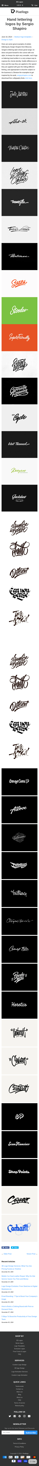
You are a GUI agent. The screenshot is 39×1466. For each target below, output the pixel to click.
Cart (35, 5)
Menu (6, 5)
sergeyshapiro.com (24, 75)
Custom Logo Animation (19, 1375)
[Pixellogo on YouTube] (29, 1416)
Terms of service (19, 1403)
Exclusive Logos (19, 1348)
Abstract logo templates (23, 37)
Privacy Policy (19, 1447)
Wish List (19, 1392)
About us (19, 1397)
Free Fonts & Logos (19, 1351)
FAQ (19, 1354)
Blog (19, 1394)
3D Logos (19, 1340)
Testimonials (19, 1386)
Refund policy (19, 1405)
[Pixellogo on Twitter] (10, 1416)
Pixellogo (25, 1453)
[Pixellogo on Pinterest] (19, 1416)
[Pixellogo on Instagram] (24, 1416)
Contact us (19, 1389)
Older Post (7, 1254)
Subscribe (31, 1433)
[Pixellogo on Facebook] (15, 1416)
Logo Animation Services (19, 1371)
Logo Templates (19, 1346)
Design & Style (7, 40)
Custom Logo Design (19, 1364)
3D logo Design (19, 1368)
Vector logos (19, 1343)
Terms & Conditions (19, 1443)
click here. (28, 78)
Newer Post (31, 1254)
